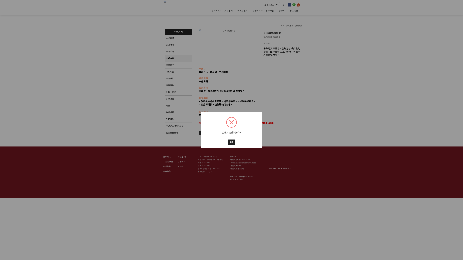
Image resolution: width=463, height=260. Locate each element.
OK (231, 142)
